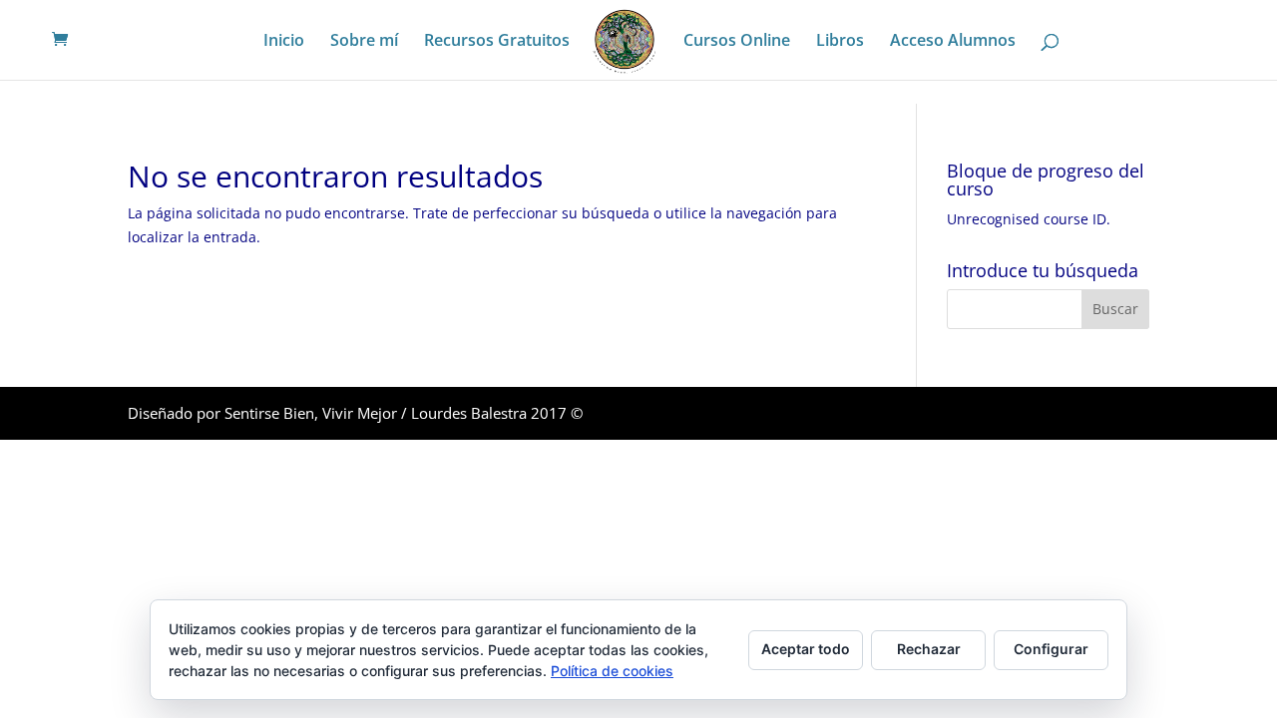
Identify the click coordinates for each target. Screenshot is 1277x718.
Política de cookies (612, 670)
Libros (840, 42)
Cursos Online (736, 42)
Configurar (1051, 648)
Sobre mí (364, 42)
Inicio (283, 42)
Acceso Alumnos (953, 42)
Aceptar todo (805, 648)
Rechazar (929, 648)
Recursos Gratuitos (497, 42)
